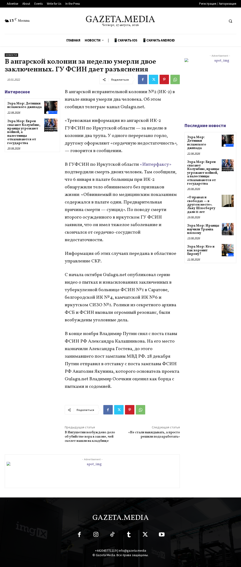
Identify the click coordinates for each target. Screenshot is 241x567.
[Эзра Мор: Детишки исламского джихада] (50, 107)
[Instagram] (96, 535)
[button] (230, 21)
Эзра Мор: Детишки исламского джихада (24, 105)
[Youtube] (162, 535)
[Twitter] (153, 79)
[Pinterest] (164, 79)
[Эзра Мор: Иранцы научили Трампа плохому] (228, 229)
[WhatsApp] (175, 79)
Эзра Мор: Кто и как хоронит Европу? (200, 250)
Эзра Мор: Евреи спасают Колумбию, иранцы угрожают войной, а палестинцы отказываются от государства (203, 173)
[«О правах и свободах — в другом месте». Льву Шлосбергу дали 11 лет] (228, 201)
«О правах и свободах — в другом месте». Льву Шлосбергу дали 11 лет (201, 204)
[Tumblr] (129, 535)
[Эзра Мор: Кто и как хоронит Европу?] (228, 250)
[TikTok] (112, 535)
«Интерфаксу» (155, 164)
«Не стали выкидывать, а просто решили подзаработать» (154, 434)
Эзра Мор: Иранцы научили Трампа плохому (203, 229)
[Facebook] (142, 79)
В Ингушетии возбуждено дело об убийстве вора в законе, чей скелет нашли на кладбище (90, 436)
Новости (11, 55)
